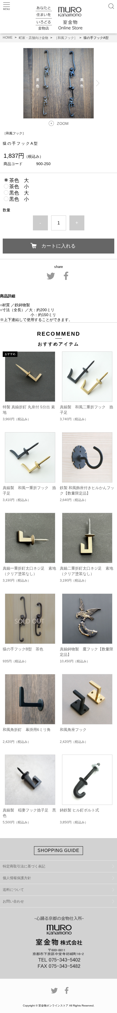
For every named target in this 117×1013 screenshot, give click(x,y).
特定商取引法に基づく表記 (24, 866)
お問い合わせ (13, 901)
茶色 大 (19, 180)
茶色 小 (19, 186)
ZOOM (63, 123)
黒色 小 (19, 199)
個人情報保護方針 (17, 878)
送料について (13, 890)
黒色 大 (19, 192)
